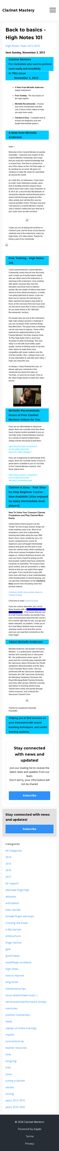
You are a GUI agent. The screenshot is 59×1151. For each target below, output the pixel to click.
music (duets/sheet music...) (21, 995)
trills (8, 1067)
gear (8, 949)
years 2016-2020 (15, 1107)
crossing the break (17, 923)
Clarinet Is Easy (31, 601)
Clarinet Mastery (18, 10)
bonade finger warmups (20, 916)
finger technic (14, 942)
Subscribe (29, 795)
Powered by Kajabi (29, 1129)
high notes (12, 46)
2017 (8, 877)
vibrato (10, 1087)
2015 (8, 863)
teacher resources (16, 1047)
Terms (30, 1136)
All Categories (14, 850)
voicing (10, 1094)
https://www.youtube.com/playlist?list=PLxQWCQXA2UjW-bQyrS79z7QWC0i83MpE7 (23, 449)
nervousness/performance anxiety (26, 1001)
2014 (8, 857)
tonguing (11, 1061)
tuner (9, 1074)
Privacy (29, 1143)
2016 (8, 870)
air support (12, 883)
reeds (9, 1021)
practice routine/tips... (18, 1015)
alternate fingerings (17, 890)
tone (8, 1054)
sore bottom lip (15, 1041)
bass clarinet (13, 909)
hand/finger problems (18, 962)
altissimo (11, 896)
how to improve (15, 975)
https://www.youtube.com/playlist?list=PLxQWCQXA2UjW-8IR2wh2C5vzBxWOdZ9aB (23, 478)
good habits (13, 955)
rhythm (10, 1034)
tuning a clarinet (15, 1080)
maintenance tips (16, 988)
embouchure (13, 936)
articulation (12, 903)
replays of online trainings (21, 1028)
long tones (12, 982)
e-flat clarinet (13, 929)
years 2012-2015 (30, 46)
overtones (12, 1008)
